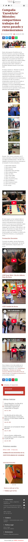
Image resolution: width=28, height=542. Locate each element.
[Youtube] (9, 5)
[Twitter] (6, 5)
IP (10, 385)
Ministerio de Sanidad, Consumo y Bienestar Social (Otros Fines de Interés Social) (13, 371)
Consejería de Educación (18, 373)
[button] (24, 5)
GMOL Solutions (19, 540)
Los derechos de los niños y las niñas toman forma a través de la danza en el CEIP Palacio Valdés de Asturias (14, 417)
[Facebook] (24, 500)
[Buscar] (22, 392)
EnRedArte (6, 385)
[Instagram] (11, 5)
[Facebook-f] (3, 5)
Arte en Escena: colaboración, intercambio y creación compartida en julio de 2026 (14, 437)
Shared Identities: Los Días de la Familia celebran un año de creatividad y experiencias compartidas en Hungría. (13, 406)
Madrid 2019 (15, 385)
